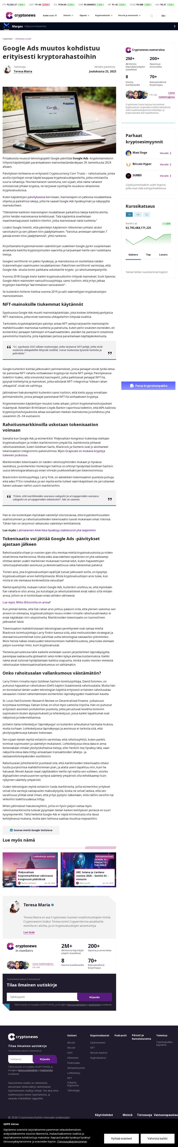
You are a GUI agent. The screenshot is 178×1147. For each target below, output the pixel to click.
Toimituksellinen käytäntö (165, 1043)
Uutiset (67, 15)
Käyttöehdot (104, 1115)
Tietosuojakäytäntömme (72, 1141)
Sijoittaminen (97, 1042)
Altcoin (71, 1042)
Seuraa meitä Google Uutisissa (32, 830)
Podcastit (121, 1035)
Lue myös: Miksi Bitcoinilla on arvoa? (27, 602)
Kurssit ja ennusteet (128, 15)
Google (63, 201)
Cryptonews (7, 39)
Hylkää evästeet (121, 1138)
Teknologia (73, 1090)
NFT (69, 1078)
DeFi (69, 1052)
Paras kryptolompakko (151, 386)
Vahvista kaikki (158, 1138)
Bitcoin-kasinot (98, 1052)
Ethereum (72, 1057)
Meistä (127, 1115)
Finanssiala (73, 1062)
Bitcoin (71, 1047)
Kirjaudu (94, 997)
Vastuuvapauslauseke (163, 1115)
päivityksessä (36, 197)
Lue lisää (29, 932)
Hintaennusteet (76, 1068)
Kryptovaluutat (102, 15)
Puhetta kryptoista (73, 1084)
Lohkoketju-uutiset (23, 39)
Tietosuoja (144, 1115)
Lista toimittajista (43, 963)
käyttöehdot (95, 1004)
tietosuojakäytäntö (76, 1004)
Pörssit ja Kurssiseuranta (141, 1037)
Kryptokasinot (98, 1057)
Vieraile (164, 153)
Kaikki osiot (48, 15)
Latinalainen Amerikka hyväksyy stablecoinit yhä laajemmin (56, 530)
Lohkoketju (73, 1073)
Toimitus (161, 1035)
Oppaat (83, 15)
